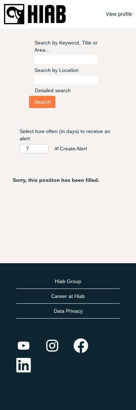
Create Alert (72, 148)
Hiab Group (68, 281)
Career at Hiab (68, 296)
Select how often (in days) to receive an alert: (65, 134)
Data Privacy (68, 311)
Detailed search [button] (53, 90)
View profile (119, 14)
